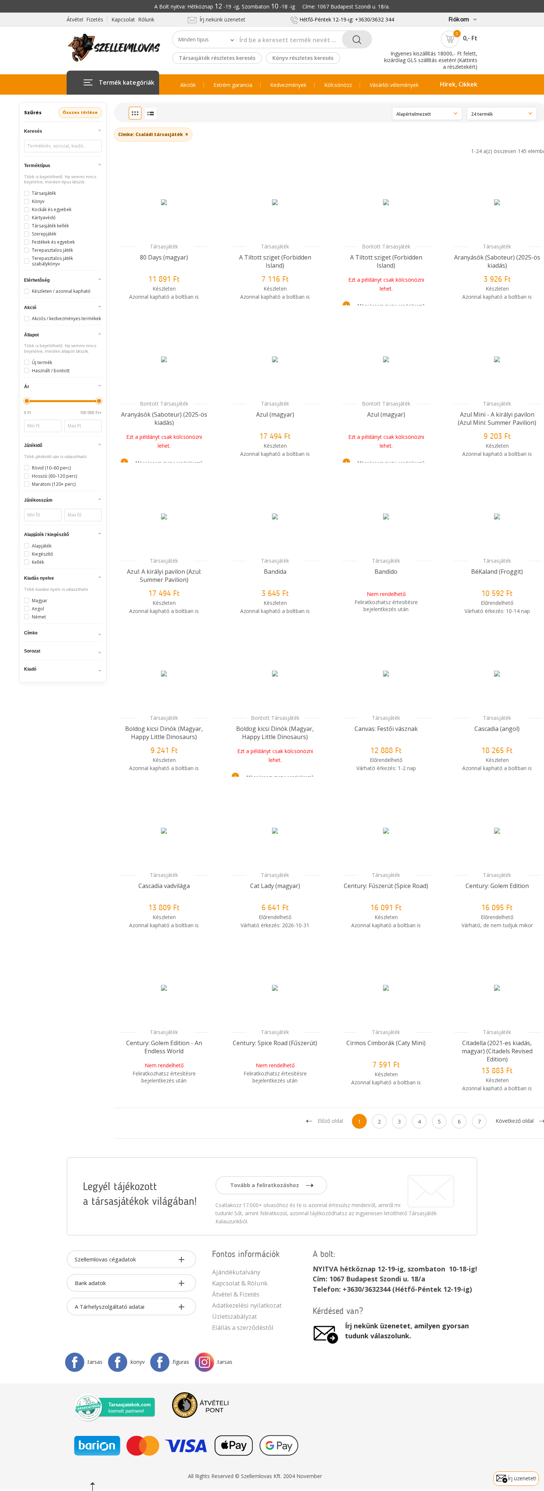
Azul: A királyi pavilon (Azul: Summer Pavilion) (164, 575)
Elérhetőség (37, 280)
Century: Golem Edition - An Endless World (164, 1047)
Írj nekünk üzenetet (221, 19)
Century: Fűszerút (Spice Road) (386, 886)
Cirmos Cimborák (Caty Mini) (386, 1043)
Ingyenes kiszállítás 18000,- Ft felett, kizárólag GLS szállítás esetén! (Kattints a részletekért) (430, 60)
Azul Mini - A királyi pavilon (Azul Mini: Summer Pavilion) (497, 418)
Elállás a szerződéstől (242, 1327)
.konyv (137, 1361)
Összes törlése (80, 112)
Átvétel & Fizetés (235, 1294)
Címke (31, 633)
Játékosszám (38, 500)
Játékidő (33, 445)
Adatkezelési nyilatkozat (247, 1305)
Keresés (33, 131)
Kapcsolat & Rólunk (240, 1283)
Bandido (386, 571)
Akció (30, 307)
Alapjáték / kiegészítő (46, 534)
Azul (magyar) (275, 414)
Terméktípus (37, 165)
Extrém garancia (233, 85)
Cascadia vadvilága (164, 886)
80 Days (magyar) (164, 257)
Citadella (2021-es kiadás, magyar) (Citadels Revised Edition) (497, 1051)
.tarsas (95, 1361)
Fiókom (459, 19)
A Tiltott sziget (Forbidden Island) (275, 261)
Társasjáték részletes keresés (217, 57)
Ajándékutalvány (236, 1272)
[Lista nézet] (150, 113)
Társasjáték (164, 246)
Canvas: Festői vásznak (386, 729)
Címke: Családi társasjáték (153, 134)
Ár (26, 386)
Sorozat (32, 651)
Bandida (275, 571)
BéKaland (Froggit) (497, 571)
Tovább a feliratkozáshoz (265, 1185)
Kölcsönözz (338, 85)
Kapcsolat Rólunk (132, 19)
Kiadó (30, 669)
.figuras (180, 1361)
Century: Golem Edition (497, 886)
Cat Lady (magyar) (275, 886)
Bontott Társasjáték (386, 246)
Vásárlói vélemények (394, 85)
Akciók (188, 85)
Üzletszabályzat (234, 1316)
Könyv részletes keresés (302, 57)
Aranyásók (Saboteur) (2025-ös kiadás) (497, 261)
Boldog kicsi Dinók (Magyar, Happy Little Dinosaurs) (164, 733)
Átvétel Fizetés (85, 19)
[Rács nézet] (135, 113)
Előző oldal (330, 1120)
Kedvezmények (288, 85)
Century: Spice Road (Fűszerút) (275, 1043)
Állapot (31, 335)
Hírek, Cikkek (458, 84)
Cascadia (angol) (497, 729)
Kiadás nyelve (39, 578)
